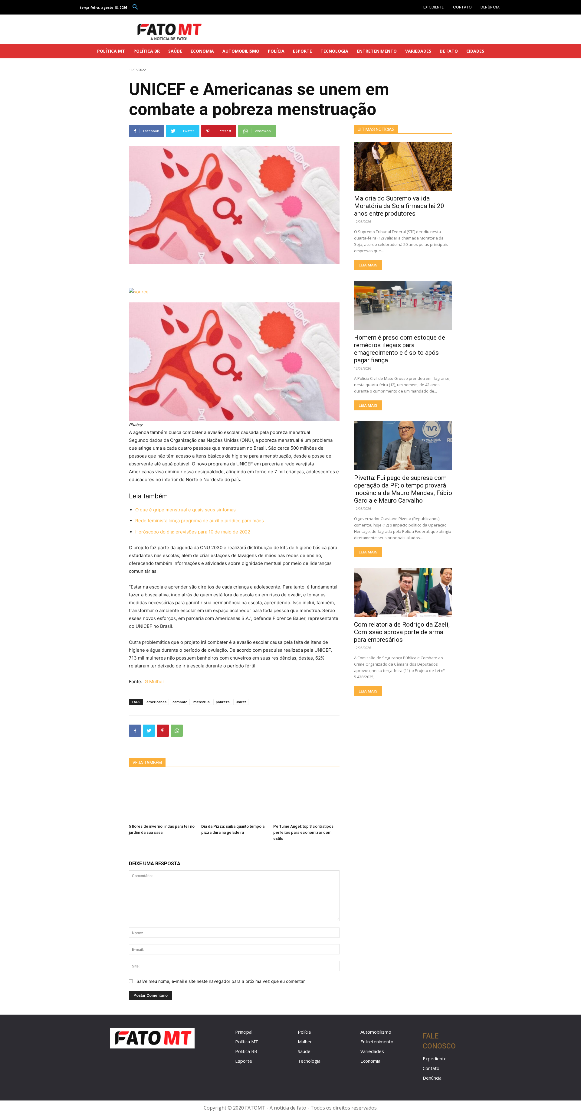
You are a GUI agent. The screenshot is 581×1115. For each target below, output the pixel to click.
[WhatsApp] (177, 731)
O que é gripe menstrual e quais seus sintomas (185, 510)
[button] (135, 7)
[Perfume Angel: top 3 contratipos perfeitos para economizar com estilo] (306, 798)
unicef (241, 701)
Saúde (304, 1051)
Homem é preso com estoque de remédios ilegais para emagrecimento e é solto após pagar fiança (399, 349)
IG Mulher (153, 681)
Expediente (435, 1058)
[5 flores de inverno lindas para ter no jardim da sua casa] (162, 798)
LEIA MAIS (368, 265)
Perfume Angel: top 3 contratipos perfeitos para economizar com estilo (303, 832)
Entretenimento (376, 1041)
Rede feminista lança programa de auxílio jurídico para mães (199, 520)
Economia (370, 1061)
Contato (431, 1068)
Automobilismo (375, 1032)
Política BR (246, 1051)
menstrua (201, 701)
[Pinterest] (163, 731)
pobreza (223, 701)
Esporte (243, 1061)
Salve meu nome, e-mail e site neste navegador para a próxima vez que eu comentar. (221, 981)
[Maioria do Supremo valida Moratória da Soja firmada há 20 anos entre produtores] (403, 166)
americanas (156, 701)
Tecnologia (309, 1061)
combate (179, 701)
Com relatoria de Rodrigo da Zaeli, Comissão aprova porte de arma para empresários (402, 632)
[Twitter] (149, 731)
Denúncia (432, 1078)
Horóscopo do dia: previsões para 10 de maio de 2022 (192, 532)
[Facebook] (135, 731)
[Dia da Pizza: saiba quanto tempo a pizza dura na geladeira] (234, 798)
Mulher (305, 1041)
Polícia (304, 1032)
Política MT (246, 1041)
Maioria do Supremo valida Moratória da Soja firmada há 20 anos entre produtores (399, 206)
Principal (243, 1032)
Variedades (372, 1051)
